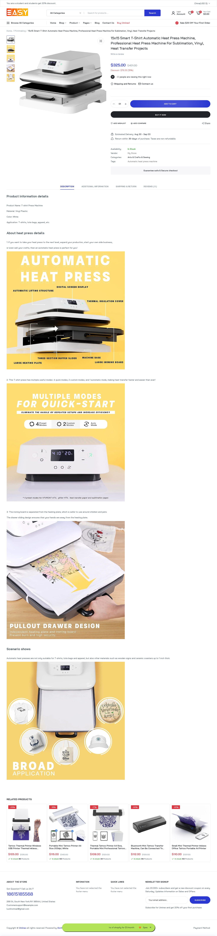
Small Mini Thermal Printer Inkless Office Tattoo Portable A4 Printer (189, 847)
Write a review (117, 54)
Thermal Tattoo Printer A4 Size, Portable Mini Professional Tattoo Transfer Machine (107, 847)
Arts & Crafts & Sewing (139, 157)
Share (207, 123)
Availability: (116, 149)
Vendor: (114, 153)
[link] (42, 810)
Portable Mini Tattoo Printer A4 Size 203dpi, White (65, 847)
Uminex (22, 928)
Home (53, 23)
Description (67, 186)
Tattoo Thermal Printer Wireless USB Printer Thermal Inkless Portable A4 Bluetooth (24, 847)
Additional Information (94, 186)
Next (210, 833)
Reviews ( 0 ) (150, 186)
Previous (6, 833)
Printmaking (20, 31)
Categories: (116, 157)
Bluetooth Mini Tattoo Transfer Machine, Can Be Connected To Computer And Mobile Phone (147, 847)
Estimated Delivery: (124, 134)
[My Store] (17, 13)
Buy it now (160, 115)
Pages (86, 23)
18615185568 (20, 894)
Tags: (113, 161)
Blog (97, 23)
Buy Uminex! (123, 23)
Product (74, 23)
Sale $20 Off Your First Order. (195, 23)
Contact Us (108, 23)
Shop (62, 23)
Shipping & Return (126, 186)
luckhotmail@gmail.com (18, 909)
